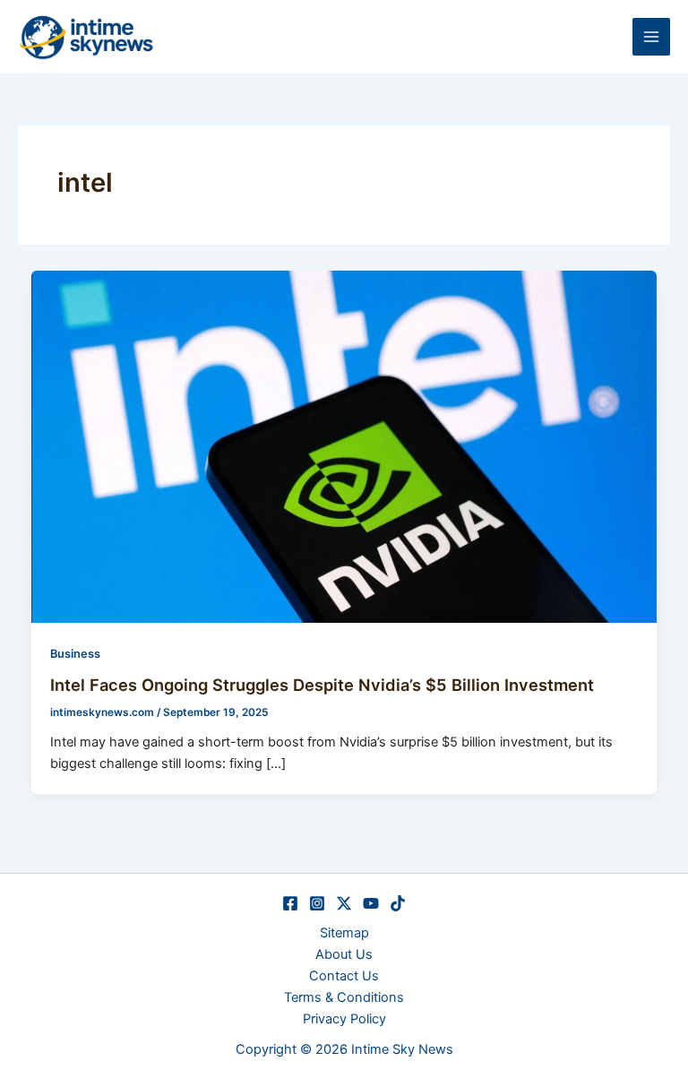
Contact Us (344, 976)
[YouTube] (371, 903)
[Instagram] (317, 903)
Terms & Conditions (344, 997)
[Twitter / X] (344, 903)
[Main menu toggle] (651, 37)
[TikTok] (398, 903)
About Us (344, 954)
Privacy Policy (344, 1019)
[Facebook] (290, 903)
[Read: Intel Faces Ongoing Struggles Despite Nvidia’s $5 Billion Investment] (344, 445)
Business (75, 653)
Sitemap (344, 933)
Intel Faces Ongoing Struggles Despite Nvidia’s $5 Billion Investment (322, 684)
